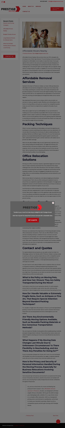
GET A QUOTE (32, 220)
